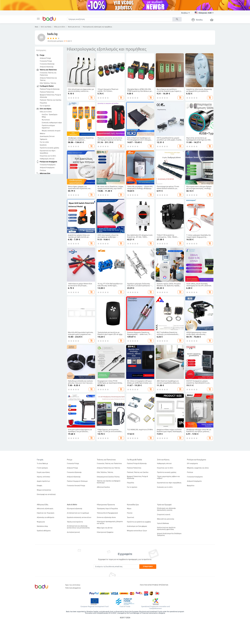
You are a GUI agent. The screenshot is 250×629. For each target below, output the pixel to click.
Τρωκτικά (130, 517)
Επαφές (39, 485)
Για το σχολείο (45, 106)
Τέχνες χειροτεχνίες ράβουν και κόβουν (168, 477)
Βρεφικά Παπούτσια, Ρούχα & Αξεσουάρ (50, 96)
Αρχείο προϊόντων (43, 481)
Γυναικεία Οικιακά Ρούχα (76, 485)
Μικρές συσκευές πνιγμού (51, 131)
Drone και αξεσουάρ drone (106, 517)
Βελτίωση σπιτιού (74, 27)
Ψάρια (129, 508)
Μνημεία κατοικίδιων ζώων (137, 531)
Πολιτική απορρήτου (73, 588)
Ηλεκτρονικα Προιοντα (106, 505)
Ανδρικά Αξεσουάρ (46, 67)
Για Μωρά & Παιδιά (134, 460)
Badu (36, 27)
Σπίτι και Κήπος (46, 27)
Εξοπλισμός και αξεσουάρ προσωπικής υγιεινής (166, 509)
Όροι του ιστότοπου (72, 585)
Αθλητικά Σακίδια (103, 487)
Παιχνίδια (43, 103)
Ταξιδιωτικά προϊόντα (75, 522)
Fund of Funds (125, 606)
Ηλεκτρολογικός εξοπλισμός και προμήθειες (97, 27)
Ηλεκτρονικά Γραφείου (105, 532)
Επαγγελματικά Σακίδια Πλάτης (108, 477)
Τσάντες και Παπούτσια (106, 460)
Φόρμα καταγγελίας (44, 490)
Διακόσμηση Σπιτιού (47, 136)
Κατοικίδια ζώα (133, 505)
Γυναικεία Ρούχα (46, 61)
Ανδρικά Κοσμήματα (47, 167)
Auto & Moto (72, 505)
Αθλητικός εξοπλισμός (45, 508)
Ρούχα (69, 460)
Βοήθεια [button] (184, 13)
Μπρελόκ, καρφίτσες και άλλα (198, 468)
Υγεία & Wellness (163, 523)
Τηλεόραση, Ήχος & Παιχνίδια (107, 508)
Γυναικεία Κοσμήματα (47, 165)
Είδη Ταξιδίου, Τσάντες (48, 83)
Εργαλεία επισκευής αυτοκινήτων (79, 517)
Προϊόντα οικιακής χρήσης (49, 148)
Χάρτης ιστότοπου (43, 477)
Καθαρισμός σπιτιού (47, 159)
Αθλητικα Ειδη (42, 505)
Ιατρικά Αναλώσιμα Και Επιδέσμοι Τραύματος (169, 534)
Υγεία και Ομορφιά (164, 505)
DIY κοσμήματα (192, 463)
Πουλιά (129, 513)
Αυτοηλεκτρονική (73, 532)
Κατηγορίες (41, 50)
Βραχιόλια (190, 485)
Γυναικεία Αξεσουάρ (47, 64)
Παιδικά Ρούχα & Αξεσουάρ (50, 89)
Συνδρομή (148, 566)
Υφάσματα (43, 139)
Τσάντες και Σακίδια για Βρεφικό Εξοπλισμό (108, 482)
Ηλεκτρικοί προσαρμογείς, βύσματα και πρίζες (110, 522)
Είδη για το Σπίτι (59, 27)
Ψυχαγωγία (41, 522)
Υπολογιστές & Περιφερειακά (107, 513)
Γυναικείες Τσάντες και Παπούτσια (48, 74)
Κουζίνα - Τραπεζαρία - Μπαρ (50, 116)
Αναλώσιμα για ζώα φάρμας (137, 526)
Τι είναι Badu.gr (42, 463)
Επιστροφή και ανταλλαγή (46, 494)
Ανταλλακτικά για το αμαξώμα (78, 513)
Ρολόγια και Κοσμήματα (196, 460)
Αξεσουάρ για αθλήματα (45, 517)
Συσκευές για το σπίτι (165, 487)
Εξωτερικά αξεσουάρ (74, 508)
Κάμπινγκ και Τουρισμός (45, 513)
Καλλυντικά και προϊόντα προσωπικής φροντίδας (166, 528)
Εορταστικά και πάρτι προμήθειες (47, 152)
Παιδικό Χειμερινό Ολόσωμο (77, 481)
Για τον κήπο (44, 142)
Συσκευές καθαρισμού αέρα (52, 123)
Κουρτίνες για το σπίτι (48, 156)
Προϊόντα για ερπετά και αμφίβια (139, 522)
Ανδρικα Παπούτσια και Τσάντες (48, 79)
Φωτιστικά (46, 120)
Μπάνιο (42, 133)
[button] (38, 19)
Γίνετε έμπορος (42, 468)
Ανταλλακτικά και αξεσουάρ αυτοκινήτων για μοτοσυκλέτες (78, 527)
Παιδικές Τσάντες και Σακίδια (50, 100)
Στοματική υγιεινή (163, 514)
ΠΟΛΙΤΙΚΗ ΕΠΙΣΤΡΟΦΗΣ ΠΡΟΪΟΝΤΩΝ (154, 585)
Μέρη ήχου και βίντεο (105, 528)
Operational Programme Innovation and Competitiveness (155, 607)
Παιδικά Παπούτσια (47, 92)
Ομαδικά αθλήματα (44, 531)
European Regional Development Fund (94, 606)
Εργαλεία (43, 145)
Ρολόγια (43, 170)
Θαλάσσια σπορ (42, 526)
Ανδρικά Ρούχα (45, 58)
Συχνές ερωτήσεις (43, 472)
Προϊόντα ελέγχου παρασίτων (48, 127)
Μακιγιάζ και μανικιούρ (165, 519)
